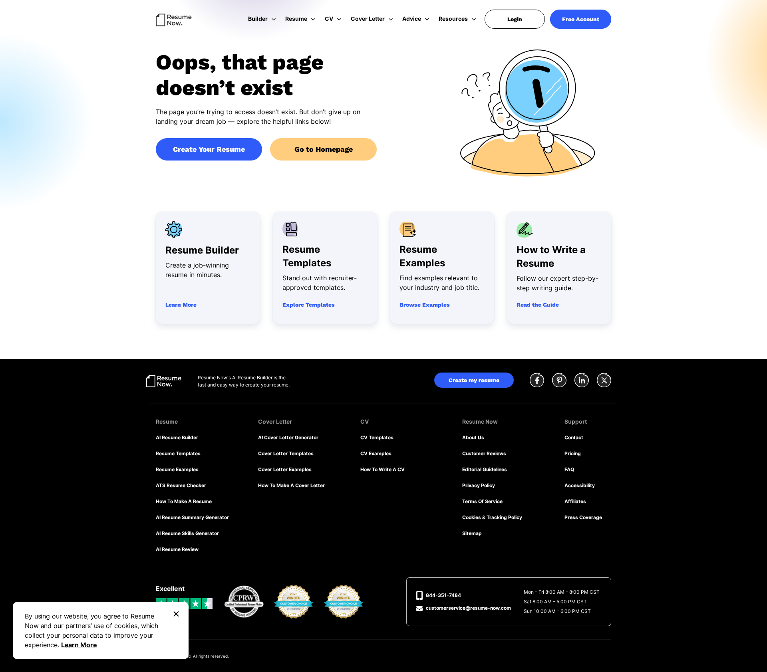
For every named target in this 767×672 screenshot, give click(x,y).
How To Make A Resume (184, 501)
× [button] (176, 613)
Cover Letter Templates (286, 453)
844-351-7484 (443, 595)
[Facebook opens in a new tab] (537, 381)
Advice (411, 18)
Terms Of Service (482, 501)
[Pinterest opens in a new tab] (559, 381)
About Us (473, 437)
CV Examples (375, 453)
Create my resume (474, 380)
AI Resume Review (177, 549)
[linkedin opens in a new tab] (581, 381)
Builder (258, 18)
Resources (453, 18)
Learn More (79, 645)
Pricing (572, 453)
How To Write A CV (382, 469)
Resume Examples (177, 469)
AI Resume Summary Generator (192, 517)
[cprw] (244, 601)
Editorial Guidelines (484, 469)
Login (514, 19)
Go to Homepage (323, 149)
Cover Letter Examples (285, 469)
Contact (573, 437)
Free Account (580, 19)
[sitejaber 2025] (294, 601)
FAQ (569, 469)
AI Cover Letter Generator (288, 437)
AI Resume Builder (177, 437)
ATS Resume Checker (181, 485)
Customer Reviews (484, 453)
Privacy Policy (478, 485)
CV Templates (376, 437)
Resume (296, 18)
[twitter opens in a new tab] (604, 381)
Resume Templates (178, 453)
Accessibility (579, 485)
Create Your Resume (209, 149)
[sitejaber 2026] (344, 601)
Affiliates (575, 501)
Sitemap (472, 533)
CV (329, 18)
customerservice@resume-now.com (468, 608)
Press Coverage (583, 517)
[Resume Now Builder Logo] (164, 381)
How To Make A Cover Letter (291, 485)
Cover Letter (368, 18)
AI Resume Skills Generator (187, 533)
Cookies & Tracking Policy (492, 517)
